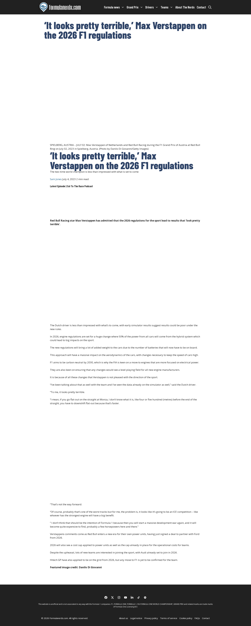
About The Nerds (184, 7)
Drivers (149, 7)
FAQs (197, 618)
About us (123, 618)
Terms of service (168, 618)
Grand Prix (132, 7)
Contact (201, 7)
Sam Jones (56, 179)
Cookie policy (185, 618)
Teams (164, 7)
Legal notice (136, 618)
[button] (210, 7)
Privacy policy (151, 618)
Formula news (112, 7)
